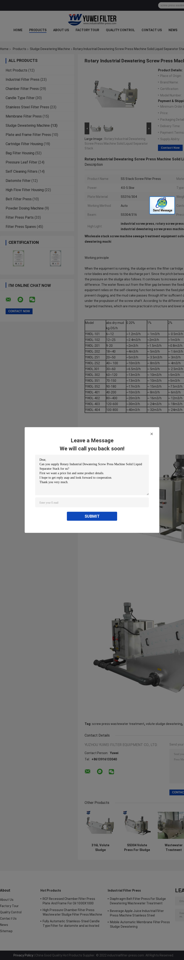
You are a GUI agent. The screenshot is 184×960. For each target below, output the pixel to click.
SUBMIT (92, 516)
